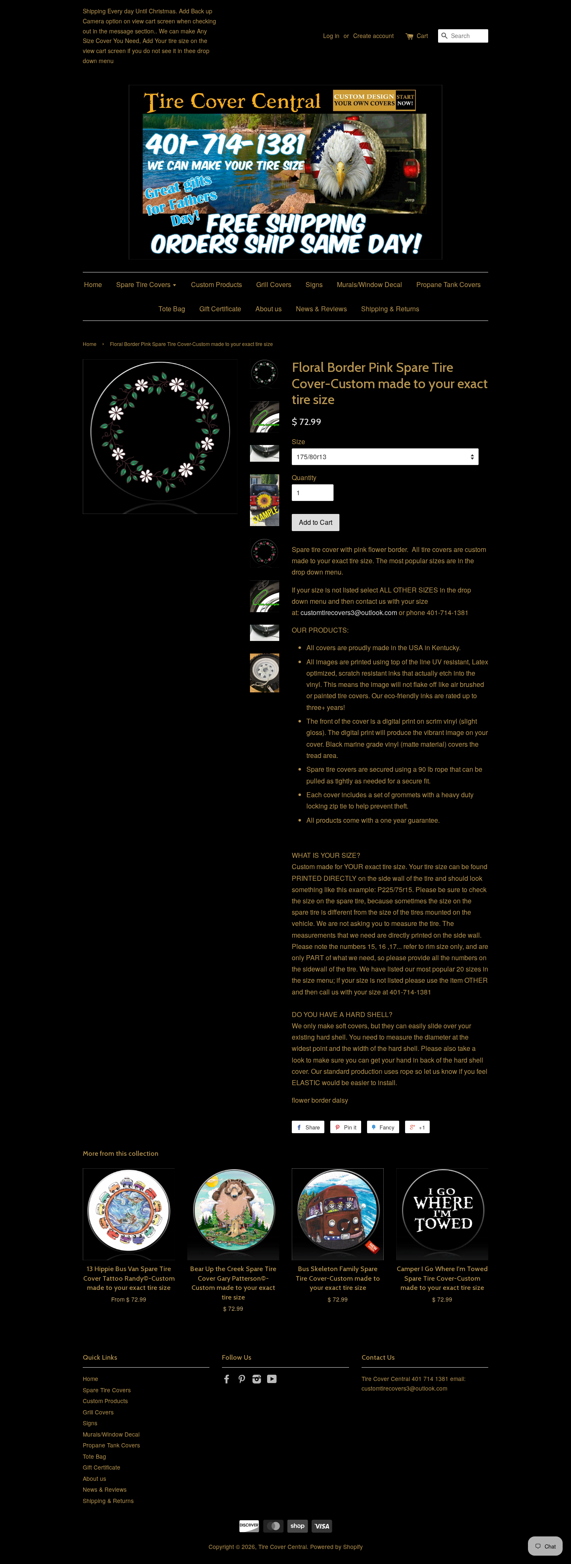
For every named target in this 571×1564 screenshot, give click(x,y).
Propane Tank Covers (448, 284)
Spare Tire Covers (144, 284)
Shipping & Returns (390, 308)
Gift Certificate (220, 308)
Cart (422, 35)
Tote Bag (171, 308)
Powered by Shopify (336, 1546)
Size (298, 441)
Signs (314, 284)
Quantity (304, 477)
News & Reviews (321, 308)
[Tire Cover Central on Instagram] (256, 1380)
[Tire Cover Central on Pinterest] (241, 1380)
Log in (331, 35)
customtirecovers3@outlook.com (349, 612)
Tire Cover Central (282, 1546)
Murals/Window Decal (369, 284)
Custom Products (216, 284)
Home (93, 284)
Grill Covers (273, 284)
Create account (373, 35)
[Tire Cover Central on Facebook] (226, 1380)
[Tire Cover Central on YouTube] (272, 1380)
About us (268, 308)
